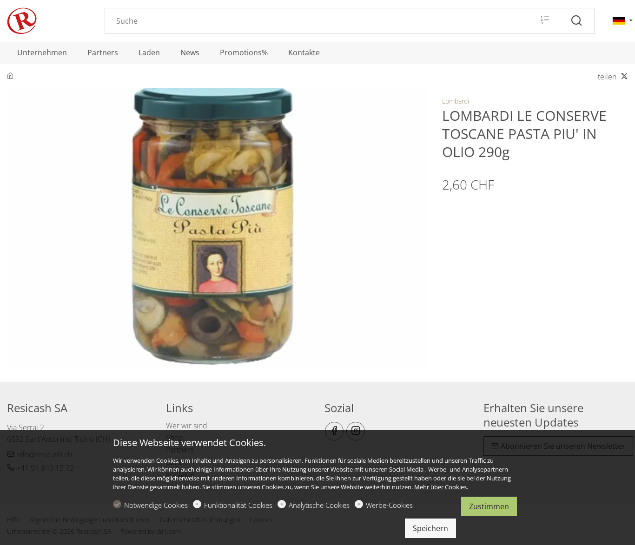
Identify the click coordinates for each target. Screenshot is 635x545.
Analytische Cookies (319, 505)
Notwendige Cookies (156, 505)
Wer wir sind (186, 425)
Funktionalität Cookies (238, 505)
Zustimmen (489, 506)
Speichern (430, 528)
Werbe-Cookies (389, 505)
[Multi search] (544, 20)
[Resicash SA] (46, 20)
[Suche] (577, 21)
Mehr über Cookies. (441, 487)
